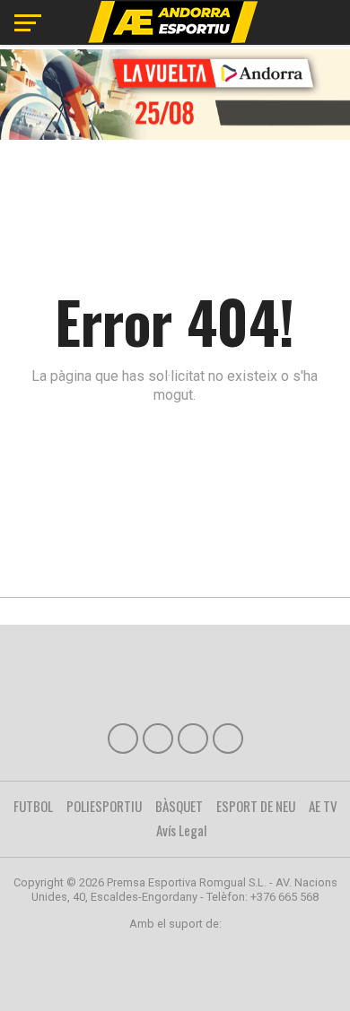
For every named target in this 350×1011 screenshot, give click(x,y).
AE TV (323, 806)
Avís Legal (181, 830)
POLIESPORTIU (104, 806)
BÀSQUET (179, 806)
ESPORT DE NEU (255, 806)
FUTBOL (33, 806)
